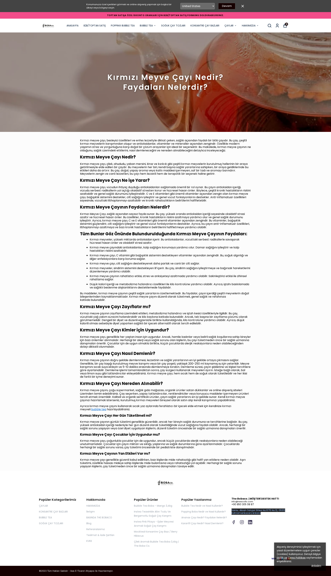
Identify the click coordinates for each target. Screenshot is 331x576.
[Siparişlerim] (277, 25)
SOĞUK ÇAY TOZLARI (173, 25)
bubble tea (98, 409)
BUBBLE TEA (146, 25)
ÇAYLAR (228, 25)
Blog (88, 523)
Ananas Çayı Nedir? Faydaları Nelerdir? (204, 517)
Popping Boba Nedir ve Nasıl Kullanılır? (203, 511)
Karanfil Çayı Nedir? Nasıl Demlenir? (202, 523)
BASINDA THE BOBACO (99, 517)
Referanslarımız (95, 529)
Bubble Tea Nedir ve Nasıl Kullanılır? (202, 505)
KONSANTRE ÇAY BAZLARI (204, 25)
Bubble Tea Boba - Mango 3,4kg (153, 505)
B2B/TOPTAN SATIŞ (95, 25)
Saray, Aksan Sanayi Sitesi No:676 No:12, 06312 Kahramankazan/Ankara (258, 512)
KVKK (89, 541)
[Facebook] (234, 522)
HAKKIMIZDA (248, 25)
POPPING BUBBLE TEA (123, 25)
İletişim (90, 511)
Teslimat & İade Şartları (100, 535)
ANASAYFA (72, 25)
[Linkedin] (250, 522)
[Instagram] (242, 522)
